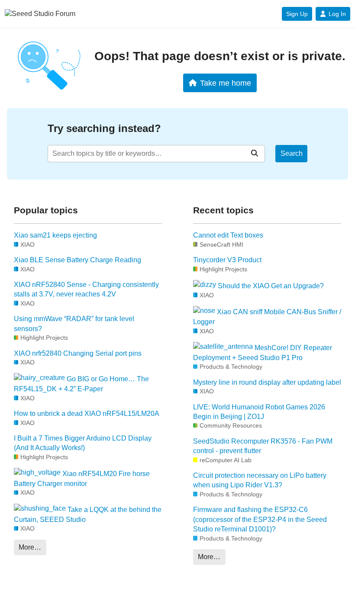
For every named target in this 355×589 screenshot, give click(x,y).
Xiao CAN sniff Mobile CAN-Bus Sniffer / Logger (267, 317)
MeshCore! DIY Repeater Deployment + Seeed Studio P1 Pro (262, 352)
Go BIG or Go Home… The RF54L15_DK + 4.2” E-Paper (81, 384)
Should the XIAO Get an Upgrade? (270, 286)
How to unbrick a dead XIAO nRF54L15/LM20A (86, 413)
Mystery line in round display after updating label (267, 382)
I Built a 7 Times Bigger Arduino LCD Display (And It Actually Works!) (83, 443)
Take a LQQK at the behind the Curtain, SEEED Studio (87, 514)
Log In (337, 13)
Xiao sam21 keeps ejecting (55, 235)
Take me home (225, 82)
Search (292, 153)
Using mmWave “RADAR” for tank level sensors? (74, 323)
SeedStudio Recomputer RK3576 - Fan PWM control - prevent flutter (262, 446)
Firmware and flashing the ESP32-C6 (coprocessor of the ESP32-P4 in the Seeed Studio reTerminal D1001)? (260, 519)
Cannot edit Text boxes (228, 235)
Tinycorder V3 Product (227, 260)
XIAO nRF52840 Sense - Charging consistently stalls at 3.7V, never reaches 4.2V (86, 289)
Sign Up (297, 13)
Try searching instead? (104, 128)
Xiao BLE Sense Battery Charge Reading (77, 260)
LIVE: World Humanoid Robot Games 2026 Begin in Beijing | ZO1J (259, 411)
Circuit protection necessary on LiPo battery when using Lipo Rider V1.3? (259, 480)
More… (30, 547)
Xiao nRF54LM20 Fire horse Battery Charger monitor (82, 478)
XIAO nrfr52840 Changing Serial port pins (78, 353)
